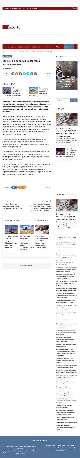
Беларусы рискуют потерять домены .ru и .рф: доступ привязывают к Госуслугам (66, 377)
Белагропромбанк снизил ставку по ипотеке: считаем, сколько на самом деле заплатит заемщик (66, 269)
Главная (6, 47)
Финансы (59, 47)
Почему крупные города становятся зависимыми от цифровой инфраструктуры (66, 325)
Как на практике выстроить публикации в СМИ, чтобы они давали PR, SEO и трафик (65, 393)
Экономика (68, 47)
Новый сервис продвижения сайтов (66, 422)
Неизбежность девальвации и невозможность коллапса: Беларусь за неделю (66, 400)
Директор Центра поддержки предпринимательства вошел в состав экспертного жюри (65, 412)
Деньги (13, 47)
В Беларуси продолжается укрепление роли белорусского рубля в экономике (65, 339)
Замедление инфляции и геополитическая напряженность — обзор (66, 427)
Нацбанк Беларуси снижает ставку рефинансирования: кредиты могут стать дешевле (66, 332)
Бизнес (27, 47)
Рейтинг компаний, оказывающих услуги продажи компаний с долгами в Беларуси (66, 307)
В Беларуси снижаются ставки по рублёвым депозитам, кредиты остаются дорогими (65, 276)
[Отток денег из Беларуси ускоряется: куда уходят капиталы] (67, 119)
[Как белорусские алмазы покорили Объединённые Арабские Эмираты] (6, 90)
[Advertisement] (60, 27)
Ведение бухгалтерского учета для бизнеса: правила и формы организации (66, 314)
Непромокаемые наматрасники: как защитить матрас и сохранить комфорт (66, 283)
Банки (20, 47)
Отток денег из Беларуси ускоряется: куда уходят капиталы (66, 130)
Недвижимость (37, 47)
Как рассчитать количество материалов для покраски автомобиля (64, 249)
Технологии (49, 47)
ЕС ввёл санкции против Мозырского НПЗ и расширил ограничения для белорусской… (67, 82)
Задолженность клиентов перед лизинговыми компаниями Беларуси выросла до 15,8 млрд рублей (66, 256)
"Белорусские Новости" (35, 144)
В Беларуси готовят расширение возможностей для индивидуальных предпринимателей (66, 295)
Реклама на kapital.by (30, 8)
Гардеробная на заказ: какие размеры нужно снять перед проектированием (64, 262)
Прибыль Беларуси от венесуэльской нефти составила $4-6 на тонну (12, 206)
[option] (67, 76)
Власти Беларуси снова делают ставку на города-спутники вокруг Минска (66, 360)
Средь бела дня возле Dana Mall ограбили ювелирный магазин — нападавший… (67, 152)
